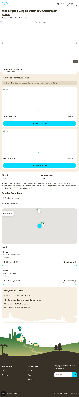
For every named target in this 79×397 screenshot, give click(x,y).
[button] (39, 257)
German (30, 379)
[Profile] (69, 3)
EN (61, 4)
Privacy (74, 393)
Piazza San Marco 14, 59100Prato (14, 18)
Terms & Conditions (60, 393)
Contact (4, 370)
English (30, 370)
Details (71, 116)
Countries (5, 375)
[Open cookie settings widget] (3, 393)
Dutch (30, 375)
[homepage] (5, 4)
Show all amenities (9, 203)
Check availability (39, 123)
